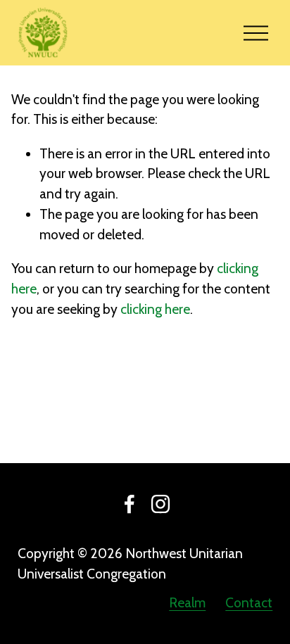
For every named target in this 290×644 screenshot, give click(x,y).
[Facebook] (129, 504)
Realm (187, 602)
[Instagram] (160, 504)
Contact (248, 602)
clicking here (155, 309)
